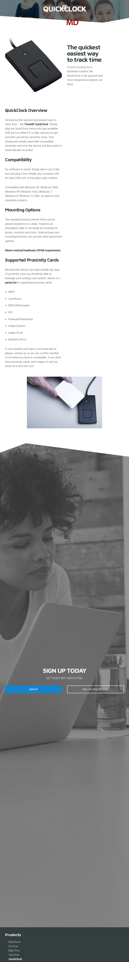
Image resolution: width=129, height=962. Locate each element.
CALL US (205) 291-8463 (95, 689)
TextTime (13, 954)
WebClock (14, 942)
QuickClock (15, 959)
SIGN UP (33, 689)
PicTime (13, 946)
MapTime (13, 950)
